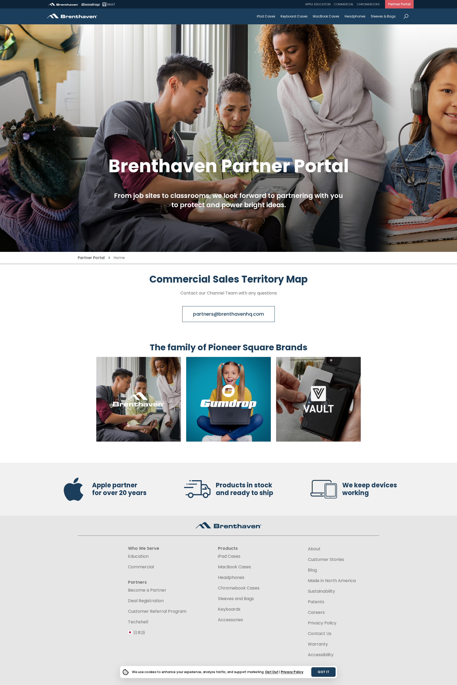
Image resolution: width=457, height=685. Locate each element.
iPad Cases (266, 16)
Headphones (355, 16)
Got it (323, 672)
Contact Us (319, 633)
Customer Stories (326, 559)
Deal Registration (146, 601)
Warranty (318, 644)
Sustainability (321, 591)
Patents (316, 602)
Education (138, 556)
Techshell (138, 622)
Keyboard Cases (294, 16)
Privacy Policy (292, 672)
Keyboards (229, 609)
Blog (312, 570)
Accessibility (320, 655)
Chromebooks (368, 4)
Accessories (230, 620)
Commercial (344, 4)
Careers (316, 612)
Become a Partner (147, 590)
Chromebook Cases (238, 588)
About (314, 549)
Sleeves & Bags (383, 16)
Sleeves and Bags (236, 598)
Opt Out (271, 672)
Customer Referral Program (157, 611)
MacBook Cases (326, 16)
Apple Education (318, 4)
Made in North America (332, 580)
